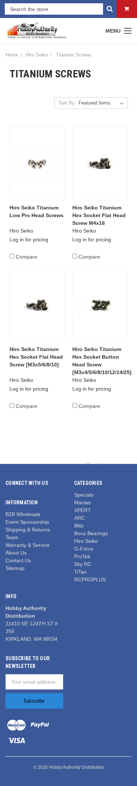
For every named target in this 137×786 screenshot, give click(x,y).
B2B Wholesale (23, 514)
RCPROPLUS (90, 579)
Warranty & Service (27, 545)
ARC (79, 518)
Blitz (79, 526)
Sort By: (67, 103)
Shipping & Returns (27, 530)
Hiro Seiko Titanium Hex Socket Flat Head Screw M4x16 (99, 215)
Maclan (82, 502)
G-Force (84, 549)
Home (11, 55)
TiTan (80, 572)
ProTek (82, 556)
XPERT (82, 510)
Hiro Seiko (37, 55)
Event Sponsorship (27, 522)
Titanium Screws (73, 55)
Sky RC (82, 564)
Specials (84, 495)
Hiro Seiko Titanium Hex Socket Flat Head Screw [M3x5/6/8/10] (36, 357)
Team (11, 537)
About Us (16, 553)
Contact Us (18, 560)
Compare (26, 257)
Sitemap (14, 568)
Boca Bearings (91, 533)
